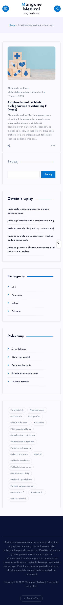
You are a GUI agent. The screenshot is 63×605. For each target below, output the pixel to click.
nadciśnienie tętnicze (23, 441)
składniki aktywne (21, 467)
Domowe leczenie (21, 365)
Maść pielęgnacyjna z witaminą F (25, 92)
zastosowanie (19, 499)
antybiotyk (18, 410)
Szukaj (13, 162)
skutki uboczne (20, 454)
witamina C (18, 492)
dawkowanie (38, 410)
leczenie (40, 423)
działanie (17, 416)
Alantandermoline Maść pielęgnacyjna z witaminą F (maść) (27, 106)
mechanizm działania (23, 435)
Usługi (14, 303)
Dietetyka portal (20, 357)
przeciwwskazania (21, 448)
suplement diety (20, 473)
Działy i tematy (20, 381)
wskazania (37, 492)
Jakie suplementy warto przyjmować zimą (31, 221)
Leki (13, 287)
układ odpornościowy (23, 486)
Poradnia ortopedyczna (24, 373)
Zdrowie (16, 311)
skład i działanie (21, 461)
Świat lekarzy (18, 349)
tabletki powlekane (22, 479)
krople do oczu (20, 423)
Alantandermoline (17, 88)
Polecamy (16, 295)
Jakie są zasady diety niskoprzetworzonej (31, 228)
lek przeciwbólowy (21, 429)
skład (38, 454)
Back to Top (33, 598)
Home (12, 25)
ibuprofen (35, 416)
